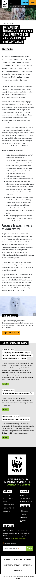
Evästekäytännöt (17, 560)
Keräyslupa (27, 560)
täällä (18, 578)
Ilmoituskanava (17, 570)
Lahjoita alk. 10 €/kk (10, 332)
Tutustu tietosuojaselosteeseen (18, 538)
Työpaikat (17, 565)
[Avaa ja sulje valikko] (10, 2)
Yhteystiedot (27, 565)
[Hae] (19, 2)
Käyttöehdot (8, 565)
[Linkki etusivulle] (5, 4)
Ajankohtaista (21, 7)
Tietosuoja (7, 560)
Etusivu (12, 7)
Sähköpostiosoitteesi (10, 549)
